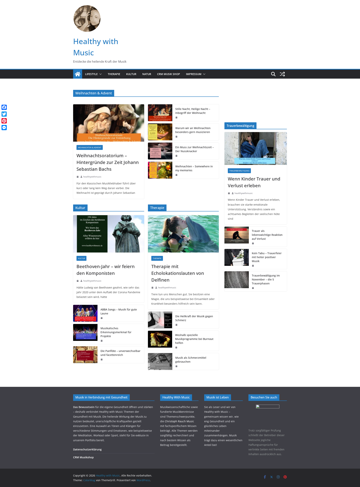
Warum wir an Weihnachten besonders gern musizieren (193, 130)
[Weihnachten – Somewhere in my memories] (160, 170)
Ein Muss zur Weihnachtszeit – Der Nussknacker (194, 149)
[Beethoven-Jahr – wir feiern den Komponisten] (108, 234)
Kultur (131, 74)
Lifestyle (91, 74)
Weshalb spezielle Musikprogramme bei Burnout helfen (194, 339)
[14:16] (77, 281)
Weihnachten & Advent (89, 147)
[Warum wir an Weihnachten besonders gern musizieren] (160, 131)
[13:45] (176, 156)
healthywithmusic (92, 176)
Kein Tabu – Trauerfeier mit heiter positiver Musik (267, 257)
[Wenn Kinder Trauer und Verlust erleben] (255, 148)
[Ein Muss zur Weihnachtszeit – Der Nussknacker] (160, 151)
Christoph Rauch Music (179, 421)
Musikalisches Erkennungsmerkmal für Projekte (115, 332)
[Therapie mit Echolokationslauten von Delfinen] (183, 234)
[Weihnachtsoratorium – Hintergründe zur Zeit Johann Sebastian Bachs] (108, 123)
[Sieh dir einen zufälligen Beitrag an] (282, 74)
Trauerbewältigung (239, 170)
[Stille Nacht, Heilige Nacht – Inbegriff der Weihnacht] (160, 112)
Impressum (193, 74)
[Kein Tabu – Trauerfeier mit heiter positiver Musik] (236, 259)
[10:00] (77, 177)
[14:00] (176, 136)
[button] (100, 74)
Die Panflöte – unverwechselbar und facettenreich (120, 353)
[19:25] (101, 359)
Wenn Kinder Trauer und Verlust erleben (254, 182)
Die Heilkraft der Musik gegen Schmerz (194, 318)
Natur (146, 74)
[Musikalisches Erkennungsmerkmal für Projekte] (85, 334)
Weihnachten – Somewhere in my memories (194, 168)
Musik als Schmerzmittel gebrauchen (190, 359)
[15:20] (229, 193)
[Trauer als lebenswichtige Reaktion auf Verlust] (236, 237)
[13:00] (152, 287)
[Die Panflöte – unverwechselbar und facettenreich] (85, 354)
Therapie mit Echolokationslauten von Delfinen (177, 273)
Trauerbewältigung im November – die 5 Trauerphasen (266, 279)
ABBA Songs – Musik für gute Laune (118, 311)
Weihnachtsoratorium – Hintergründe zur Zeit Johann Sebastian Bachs (107, 162)
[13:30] (176, 117)
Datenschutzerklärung (87, 449)
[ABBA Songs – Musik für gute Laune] (85, 313)
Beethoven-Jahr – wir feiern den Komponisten (105, 269)
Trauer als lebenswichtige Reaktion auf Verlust (267, 234)
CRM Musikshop (83, 457)
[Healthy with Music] (77, 74)
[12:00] (176, 366)
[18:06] (253, 243)
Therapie (114, 74)
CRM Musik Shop (168, 74)
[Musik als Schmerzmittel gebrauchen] (160, 361)
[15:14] (101, 318)
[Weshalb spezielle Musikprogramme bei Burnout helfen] (160, 341)
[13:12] (101, 341)
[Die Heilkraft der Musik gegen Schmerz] (160, 320)
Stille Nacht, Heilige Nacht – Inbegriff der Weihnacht (192, 111)
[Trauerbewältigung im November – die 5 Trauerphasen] (236, 281)
